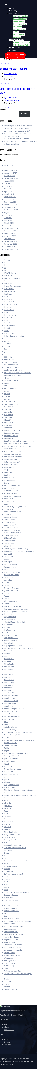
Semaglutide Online (12, 840)
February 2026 (10, 165)
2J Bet (6, 349)
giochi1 (6, 596)
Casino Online (9, 519)
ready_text (8, 821)
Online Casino (9, 737)
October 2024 (10, 207)
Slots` (6, 863)
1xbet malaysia (10, 315)
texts (6, 916)
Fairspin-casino (10, 567)
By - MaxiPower (10, 74)
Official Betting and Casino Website (18, 732)
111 (5, 268)
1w (5, 270)
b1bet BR (7, 420)
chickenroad (9, 543)
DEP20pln (8, 561)
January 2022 (9, 239)
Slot (5, 855)
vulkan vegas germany (13, 955)
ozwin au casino (10, 745)
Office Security (10, 729)
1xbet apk (8, 299)
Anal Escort (8, 383)
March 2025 (9, 194)
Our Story (13, 11)
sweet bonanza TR (11, 911)
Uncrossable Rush (11, 932)
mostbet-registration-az (14, 708)
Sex (5, 842)
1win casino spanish (12, 278)
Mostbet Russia (10, 703)
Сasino (7, 979)
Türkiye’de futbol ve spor (14, 926)
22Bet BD (7, 344)
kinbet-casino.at (10, 640)
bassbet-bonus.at (11, 433)
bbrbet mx (8, 438)
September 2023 (11, 228)
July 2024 (8, 215)
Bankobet (8, 425)
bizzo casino (9, 467)
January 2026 (9, 168)
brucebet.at (9, 488)
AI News (7, 378)
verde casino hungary (13, 945)
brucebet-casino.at (12, 485)
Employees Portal (16, 40)
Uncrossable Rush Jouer (14, 934)
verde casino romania (13, 950)
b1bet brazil (8, 422)
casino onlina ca (10, 517)
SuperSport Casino (11, 905)
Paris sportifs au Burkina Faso (16, 753)
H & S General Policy (21, 45)
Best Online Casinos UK (13, 451)
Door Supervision (20, 24)
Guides (7, 603)
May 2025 (8, 189)
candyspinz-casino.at (12, 496)
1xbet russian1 (9, 325)
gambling (8, 580)
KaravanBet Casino (12, 635)
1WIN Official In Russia (12, 286)
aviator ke (8, 412)
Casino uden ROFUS (12, 530)
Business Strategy (11, 493)
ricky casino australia (12, 834)
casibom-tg (9, 501)
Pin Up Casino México (12, 769)
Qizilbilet (7, 816)
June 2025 (8, 186)
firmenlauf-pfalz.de (12, 572)
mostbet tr (8, 706)
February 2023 (10, 231)
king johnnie (9, 643)
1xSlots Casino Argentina (14, 336)
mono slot (8, 677)
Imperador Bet (10, 617)
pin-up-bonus (9, 777)
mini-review (9, 666)
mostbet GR (9, 693)
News (6, 724)
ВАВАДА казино (10, 960)
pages (6, 750)
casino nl (7, 514)
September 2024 (11, 210)
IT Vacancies (9, 624)
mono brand (9, 674)
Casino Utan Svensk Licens (14, 533)
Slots (6, 858)
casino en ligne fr (11, 509)
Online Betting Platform (13, 735)
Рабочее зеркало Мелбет (13, 971)
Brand (6, 483)
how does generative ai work (15, 611)
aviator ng (8, 417)
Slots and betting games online (16, 861)
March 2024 (9, 223)
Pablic (6, 748)
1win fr (6, 281)
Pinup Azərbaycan (11, 785)
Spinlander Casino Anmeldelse (16, 892)
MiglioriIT (7, 661)
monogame (9, 685)
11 (4, 265)
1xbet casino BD (10, 304)
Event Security (19, 21)
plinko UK (8, 806)
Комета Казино (9, 963)
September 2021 (10, 241)
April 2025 (8, 191)
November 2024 (10, 204)
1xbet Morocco (10, 317)
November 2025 (10, 173)
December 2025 (10, 170)
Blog (6, 470)
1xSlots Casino (9, 333)
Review (7, 824)
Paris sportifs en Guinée (13, 756)
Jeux (6, 632)
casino (6, 504)
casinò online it (10, 525)
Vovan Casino (9, 953)
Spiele (6, 884)
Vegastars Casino (11, 939)
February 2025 (10, 197)
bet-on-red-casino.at (13, 457)
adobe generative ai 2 (13, 370)
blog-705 (8, 472)
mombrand (8, 672)
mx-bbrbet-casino (12, 716)
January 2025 (9, 199)
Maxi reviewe (9, 659)
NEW (6, 722)
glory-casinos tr (10, 601)
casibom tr (8, 498)
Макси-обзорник (10, 966)
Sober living (8, 871)
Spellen (7, 882)
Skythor (7, 853)
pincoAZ (7, 782)
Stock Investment (11, 900)
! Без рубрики (9, 260)
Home (11, 8)
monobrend (9, 682)
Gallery (7, 1042)
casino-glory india (11, 535)
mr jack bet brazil (11, 714)
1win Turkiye (9, 289)
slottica (7, 869)
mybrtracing (9, 719)
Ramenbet (8, 819)
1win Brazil (8, 275)
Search (3, 110)
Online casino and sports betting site (19, 740)
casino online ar (10, 522)
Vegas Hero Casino (11, 937)
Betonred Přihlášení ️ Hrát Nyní (13, 68)
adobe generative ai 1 (12, 367)
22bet (6, 341)
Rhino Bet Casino (11, 832)
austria (7, 396)
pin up (6, 764)
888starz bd (9, 359)
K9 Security (17, 26)
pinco (6, 779)
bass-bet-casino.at (12, 430)
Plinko (6, 800)
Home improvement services (16, 609)
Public (6, 813)
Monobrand (9, 680)
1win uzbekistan (10, 291)
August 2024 (9, 212)
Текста (6, 984)
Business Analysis (11, 491)
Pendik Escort (9, 761)
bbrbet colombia (11, 436)
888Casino (8, 357)
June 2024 (8, 218)
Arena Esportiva (10, 388)
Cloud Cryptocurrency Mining (16, 548)
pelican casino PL (11, 758)
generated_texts (11, 590)
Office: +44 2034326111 (15, 57)
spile (6, 890)
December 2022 (10, 233)
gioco (6, 598)
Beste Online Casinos (12, 454)
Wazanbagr (9, 958)
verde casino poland (12, 947)
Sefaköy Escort (10, 837)
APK (5, 386)
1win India (8, 283)
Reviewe (7, 827)
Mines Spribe (9, 664)
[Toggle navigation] (6, 4)
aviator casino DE (11, 404)
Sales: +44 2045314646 (15, 55)
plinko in (7, 803)
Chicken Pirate (10, 538)
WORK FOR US (14, 47)
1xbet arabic (9, 302)
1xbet (6, 296)
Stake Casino (9, 897)
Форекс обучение (10, 989)
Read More (4, 63)
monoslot (8, 687)
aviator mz (8, 415)
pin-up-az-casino (11, 774)
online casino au (10, 743)
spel (6, 876)
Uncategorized (10, 929)
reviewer (7, 829)
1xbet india (8, 307)
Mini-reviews (9, 669)
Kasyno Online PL (11, 638)
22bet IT (7, 346)
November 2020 (10, 244)
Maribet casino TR (11, 653)
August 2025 (9, 181)
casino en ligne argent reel (15, 506)
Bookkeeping (9, 480)
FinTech (7, 569)
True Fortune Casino (12, 918)
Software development (13, 874)
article (6, 391)
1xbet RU (7, 323)
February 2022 (10, 236)
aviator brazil (9, 401)
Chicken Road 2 (10, 540)
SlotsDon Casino (10, 866)
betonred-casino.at (12, 462)
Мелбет (7, 968)
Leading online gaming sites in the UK (19, 648)
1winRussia (8, 294)
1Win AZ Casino (10, 273)
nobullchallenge (10, 727)
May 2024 (8, 220)
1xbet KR (7, 312)
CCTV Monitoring (20, 19)
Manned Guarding (20, 16)
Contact (12, 50)
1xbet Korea (9, 310)
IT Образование (10, 630)
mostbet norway (11, 701)
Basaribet (8, 428)
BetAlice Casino (10, 459)
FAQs (6, 1039)
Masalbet (8, 656)
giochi (6, 593)
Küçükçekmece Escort (13, 645)
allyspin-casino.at (11, 380)
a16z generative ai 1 (11, 365)
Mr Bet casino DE (11, 711)
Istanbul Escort (10, 619)
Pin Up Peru (8, 771)
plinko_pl (8, 808)
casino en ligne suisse (12, 512)
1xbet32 (7, 328)
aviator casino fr (10, 407)
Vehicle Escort (10, 942)
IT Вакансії (8, 627)
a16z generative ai (11, 362)
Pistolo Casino (9, 787)
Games (7, 585)
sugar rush (8, 903)
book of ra (8, 475)
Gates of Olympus (11, 588)
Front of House (19, 34)
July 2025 (8, 183)
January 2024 (9, 225)
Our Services (14, 13)
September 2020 (11, 249)
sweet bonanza (10, 908)
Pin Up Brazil (9, 766)
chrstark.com (9, 546)
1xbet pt (7, 320)
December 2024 (10, 202)
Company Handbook (21, 42)
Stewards (17, 37)
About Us (7, 1027)
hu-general (8, 614)
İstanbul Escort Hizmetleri (14, 622)
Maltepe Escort (10, 651)
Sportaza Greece (11, 895)
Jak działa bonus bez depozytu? (17, 131)
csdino (6, 559)
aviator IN (8, 409)
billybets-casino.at (11, 464)
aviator (7, 399)
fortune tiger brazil (11, 575)
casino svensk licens (12, 527)
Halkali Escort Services (13, 606)
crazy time (8, 556)
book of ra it (9, 477)
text (5, 913)
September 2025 (11, 178)
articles (7, 394)
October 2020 (9, 246)
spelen (7, 879)
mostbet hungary (11, 695)
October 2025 (9, 176)
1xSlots (6, 331)
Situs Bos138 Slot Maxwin (13, 845)
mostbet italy (9, 698)
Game (6, 582)
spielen (7, 887)
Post (6, 811)
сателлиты (8, 981)
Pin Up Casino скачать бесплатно (17, 139)
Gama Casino (9, 577)
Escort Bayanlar (10, 564)
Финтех (7, 987)
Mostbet (7, 690)
